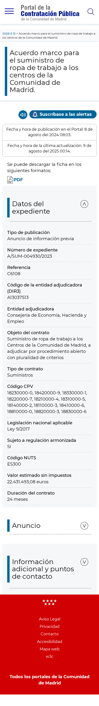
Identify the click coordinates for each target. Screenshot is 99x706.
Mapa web (50, 649)
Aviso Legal (49, 619)
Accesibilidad (49, 641)
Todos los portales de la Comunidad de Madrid (49, 680)
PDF (18, 179)
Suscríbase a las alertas (66, 114)
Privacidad (50, 626)
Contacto (50, 634)
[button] (9, 11)
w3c (49, 656)
